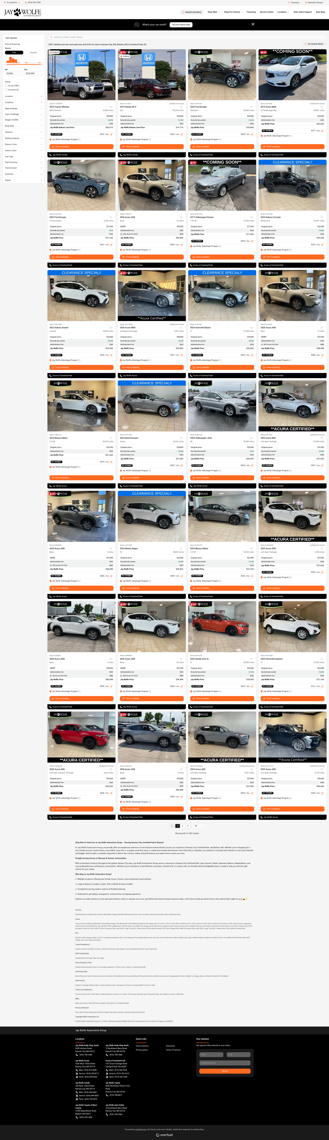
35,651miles (178, 441)
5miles (110, 552)
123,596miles (319, 441)
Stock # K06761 (125, 214)
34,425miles (248, 552)
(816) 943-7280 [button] (34, 2)
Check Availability (62, 147)
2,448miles (320, 552)
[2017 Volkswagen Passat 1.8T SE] (222, 185)
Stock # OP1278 (196, 214)
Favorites (295, 2)
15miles (321, 331)
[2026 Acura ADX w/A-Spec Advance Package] (81, 737)
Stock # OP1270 (196, 545)
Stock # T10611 (125, 104)
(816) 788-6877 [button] (116, 1095)
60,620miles (108, 441)
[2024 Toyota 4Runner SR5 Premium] (81, 74)
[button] (13, 2)
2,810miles (108, 773)
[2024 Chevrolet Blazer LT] (222, 295)
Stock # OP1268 (266, 656)
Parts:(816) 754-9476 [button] (88, 1099)
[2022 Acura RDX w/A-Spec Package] (293, 405)
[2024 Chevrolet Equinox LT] (293, 626)
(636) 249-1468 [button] (85, 1117)
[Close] (253, 24)
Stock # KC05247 (196, 766)
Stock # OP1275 (196, 656)
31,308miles (248, 331)
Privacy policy (142, 1050)
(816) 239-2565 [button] (116, 1114)
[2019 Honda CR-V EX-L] (152, 74)
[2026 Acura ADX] (152, 185)
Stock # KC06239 (55, 766)
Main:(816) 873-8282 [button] (88, 1070)
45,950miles (248, 662)
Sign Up (225, 1071)
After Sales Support (303, 12)
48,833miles (178, 552)
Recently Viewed (315, 2)
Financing (251, 12)
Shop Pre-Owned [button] (232, 12)
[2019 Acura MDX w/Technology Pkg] (293, 74)
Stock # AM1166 (196, 435)
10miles (180, 221)
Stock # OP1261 (196, 324)
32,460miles (108, 110)
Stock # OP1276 (55, 214)
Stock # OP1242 (126, 435)
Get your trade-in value (181, 25)
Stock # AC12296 (126, 324)
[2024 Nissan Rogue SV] (152, 516)
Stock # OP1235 (266, 214)
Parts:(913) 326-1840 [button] (118, 1077)
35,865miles (108, 331)
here (115, 1012)
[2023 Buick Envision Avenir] (152, 405)
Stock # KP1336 (266, 104)
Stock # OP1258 (55, 324)
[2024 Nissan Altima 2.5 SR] (81, 405)
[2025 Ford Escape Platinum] (222, 74)
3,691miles (249, 773)
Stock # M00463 (126, 656)
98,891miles (319, 110)
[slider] (5, 64)
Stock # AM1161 (55, 435)
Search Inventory (193, 12)
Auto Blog (320, 12)
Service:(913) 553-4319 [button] (119, 1073)
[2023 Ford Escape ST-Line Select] (81, 185)
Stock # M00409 (55, 545)
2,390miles (108, 221)
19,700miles (248, 221)
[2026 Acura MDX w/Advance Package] (152, 295)
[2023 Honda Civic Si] (222, 626)
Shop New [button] (212, 12)
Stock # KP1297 (266, 435)
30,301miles (319, 221)
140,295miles (178, 110)
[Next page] (201, 826)
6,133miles (320, 773)
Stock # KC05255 (267, 545)
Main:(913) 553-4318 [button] (118, 1070)
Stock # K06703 (125, 766)
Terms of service (173, 1050)
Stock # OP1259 (126, 545)
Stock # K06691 (55, 656)
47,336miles (319, 662)
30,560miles (248, 110)
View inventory (142, 1046)
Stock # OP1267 (196, 104)
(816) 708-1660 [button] (85, 1055)
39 (196, 826)
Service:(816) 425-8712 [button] (89, 1073)
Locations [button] (282, 12)
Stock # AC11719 (267, 766)
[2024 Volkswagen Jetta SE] (222, 405)
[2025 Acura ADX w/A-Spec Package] (293, 516)
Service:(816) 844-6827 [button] (89, 1095)
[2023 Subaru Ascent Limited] (81, 295)
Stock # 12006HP (55, 104)
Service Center (266, 12)
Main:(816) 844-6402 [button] (88, 1092)
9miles (110, 662)
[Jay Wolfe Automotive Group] (22, 12)
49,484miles (248, 441)
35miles (180, 662)
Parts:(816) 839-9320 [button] (88, 1077)
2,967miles (179, 331)
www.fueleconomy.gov (92, 940)
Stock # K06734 (266, 324)
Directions (170, 1046)
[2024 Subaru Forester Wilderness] (293, 185)
